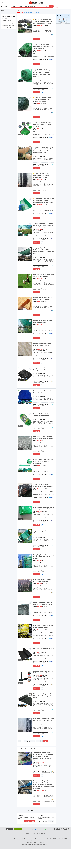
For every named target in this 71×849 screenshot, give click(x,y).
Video (21, 31)
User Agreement (29, 842)
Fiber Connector (5, 22)
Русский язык (27, 838)
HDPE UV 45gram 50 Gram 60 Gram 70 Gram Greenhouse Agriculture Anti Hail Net (42, 175)
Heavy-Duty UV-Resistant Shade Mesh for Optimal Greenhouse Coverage (42, 345)
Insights (38, 837)
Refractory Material (6, 20)
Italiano (32, 838)
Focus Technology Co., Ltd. (36, 844)
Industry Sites (56, 835)
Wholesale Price (41, 835)
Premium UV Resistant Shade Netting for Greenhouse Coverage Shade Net (42, 124)
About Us (27, 833)
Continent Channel (48, 835)
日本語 (54, 838)
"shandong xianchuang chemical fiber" (32, 748)
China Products (11, 835)
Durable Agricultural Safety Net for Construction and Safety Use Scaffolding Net (43, 461)
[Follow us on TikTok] (57, 829)
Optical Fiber (5, 18)
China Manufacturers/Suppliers (22, 835)
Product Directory (4, 10)
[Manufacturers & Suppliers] (36, 2)
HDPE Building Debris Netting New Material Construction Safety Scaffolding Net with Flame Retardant (43, 200)
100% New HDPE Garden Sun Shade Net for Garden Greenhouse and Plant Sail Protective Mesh (42, 21)
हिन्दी (58, 838)
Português (16, 838)
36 (24, 744)
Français (21, 838)
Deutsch (36, 838)
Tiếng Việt (31, 840)
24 (21, 744)
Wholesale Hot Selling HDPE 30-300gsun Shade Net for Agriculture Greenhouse (43, 695)
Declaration (36, 842)
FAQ (31, 833)
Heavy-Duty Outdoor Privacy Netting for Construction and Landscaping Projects (43, 556)
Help (34, 833)
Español (11, 838)
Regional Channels (63, 835)
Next (45, 741)
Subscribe (51, 821)
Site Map (38, 833)
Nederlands (42, 838)
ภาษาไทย (62, 838)
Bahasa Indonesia (38, 840)
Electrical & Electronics (7, 27)
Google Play (18, 829)
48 (27, 744)
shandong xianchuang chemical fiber (31, 12)
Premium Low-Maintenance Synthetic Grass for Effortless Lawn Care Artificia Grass (43, 46)
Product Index (33, 837)
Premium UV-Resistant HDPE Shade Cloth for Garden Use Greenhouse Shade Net (42, 99)
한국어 (50, 838)
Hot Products (4, 835)
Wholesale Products (33, 835)
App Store (9, 829)
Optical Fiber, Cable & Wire (8, 25)
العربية (47, 838)
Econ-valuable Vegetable (7, 23)
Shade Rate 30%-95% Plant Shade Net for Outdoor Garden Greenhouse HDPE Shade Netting (43, 225)
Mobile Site (43, 833)
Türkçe (66, 838)
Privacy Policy (42, 842)
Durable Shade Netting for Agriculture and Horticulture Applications (41, 531)
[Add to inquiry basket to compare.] (42, 38)
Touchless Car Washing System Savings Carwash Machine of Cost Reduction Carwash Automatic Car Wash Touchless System (43, 756)
